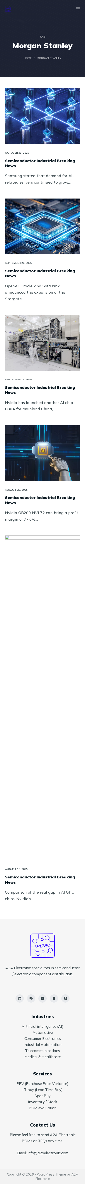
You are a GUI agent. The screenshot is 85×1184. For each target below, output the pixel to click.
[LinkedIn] (19, 998)
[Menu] (78, 9)
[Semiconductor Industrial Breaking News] (42, 116)
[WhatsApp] (42, 998)
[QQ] (54, 998)
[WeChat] (31, 998)
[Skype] (65, 998)
